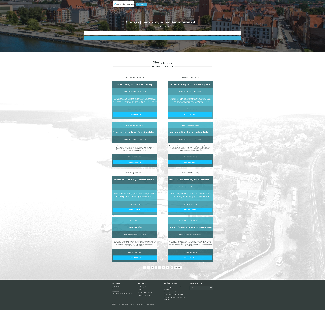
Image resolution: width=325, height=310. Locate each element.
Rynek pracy (116, 291)
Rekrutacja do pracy (144, 295)
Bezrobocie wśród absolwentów (122, 293)
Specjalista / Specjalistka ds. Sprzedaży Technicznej (192, 84)
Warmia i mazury (117, 289)
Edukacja (140, 290)
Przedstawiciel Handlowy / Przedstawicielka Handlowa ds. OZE (142, 132)
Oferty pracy (116, 287)
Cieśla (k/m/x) (135, 227)
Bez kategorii (142, 287)
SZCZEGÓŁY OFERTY (135, 114)
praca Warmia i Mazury (145, 292)
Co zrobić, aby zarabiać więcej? (173, 292)
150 (172, 268)
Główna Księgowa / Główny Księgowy (134, 84)
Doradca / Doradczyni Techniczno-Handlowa (190, 227)
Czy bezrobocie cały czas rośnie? (174, 294)
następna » (178, 268)
